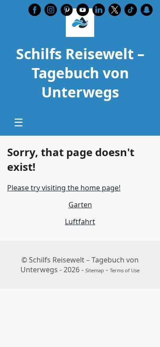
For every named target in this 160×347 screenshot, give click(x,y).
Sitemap (94, 270)
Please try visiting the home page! (63, 188)
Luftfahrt (80, 221)
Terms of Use (125, 270)
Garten (80, 205)
